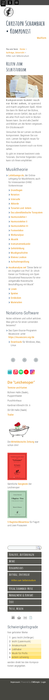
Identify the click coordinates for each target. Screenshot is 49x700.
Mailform (41, 37)
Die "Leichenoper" (21, 382)
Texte (11, 602)
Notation (15, 194)
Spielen (14, 293)
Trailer (10, 414)
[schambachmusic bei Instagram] (32, 373)
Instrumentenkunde (20, 243)
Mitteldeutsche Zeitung (22, 441)
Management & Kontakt (21, 595)
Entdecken (16, 297)
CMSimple (35, 682)
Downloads (16, 341)
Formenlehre (17, 230)
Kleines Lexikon (18, 257)
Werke (12, 561)
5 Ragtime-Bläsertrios (18, 522)
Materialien (16, 302)
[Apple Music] (15, 373)
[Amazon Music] (9, 373)
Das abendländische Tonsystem (27, 212)
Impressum (15, 682)
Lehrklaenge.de (16, 175)
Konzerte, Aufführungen (21, 555)
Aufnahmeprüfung (20, 261)
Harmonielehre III (19, 226)
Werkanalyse (17, 234)
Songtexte (23, 483)
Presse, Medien (16, 609)
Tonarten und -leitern (21, 208)
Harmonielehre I (19, 217)
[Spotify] (21, 373)
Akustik (14, 239)
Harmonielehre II (19, 221)
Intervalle (15, 199)
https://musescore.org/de (21, 337)
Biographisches (16, 568)
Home (22, 49)
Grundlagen (16, 190)
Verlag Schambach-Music (21, 589)
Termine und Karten (17, 387)
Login (43, 682)
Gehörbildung (17, 248)
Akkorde (15, 203)
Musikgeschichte (19, 252)
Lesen (14, 289)
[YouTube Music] (26, 373)
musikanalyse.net (17, 267)
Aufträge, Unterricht (15, 52)
